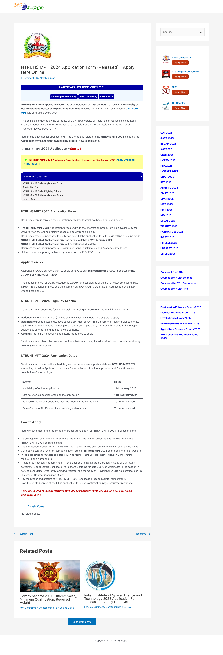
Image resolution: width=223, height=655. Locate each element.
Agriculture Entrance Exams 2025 (180, 329)
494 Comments (28, 607)
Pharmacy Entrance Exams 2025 (179, 323)
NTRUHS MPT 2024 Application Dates (43, 195)
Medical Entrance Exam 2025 (177, 312)
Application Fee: (31, 187)
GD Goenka (106, 96)
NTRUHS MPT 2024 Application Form (42, 183)
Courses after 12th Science (176, 277)
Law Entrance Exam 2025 (175, 318)
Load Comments (82, 621)
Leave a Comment (94, 606)
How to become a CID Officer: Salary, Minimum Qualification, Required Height (48, 599)
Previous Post (23, 534)
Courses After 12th (171, 272)
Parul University (88, 96)
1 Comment (27, 78)
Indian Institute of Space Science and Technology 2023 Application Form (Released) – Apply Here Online (113, 598)
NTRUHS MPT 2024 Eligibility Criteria (42, 191)
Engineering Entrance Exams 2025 (180, 307)
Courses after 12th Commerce (178, 283)
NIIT (174, 87)
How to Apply (30, 199)
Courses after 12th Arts (174, 288)
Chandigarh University (63, 96)
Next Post (143, 534)
